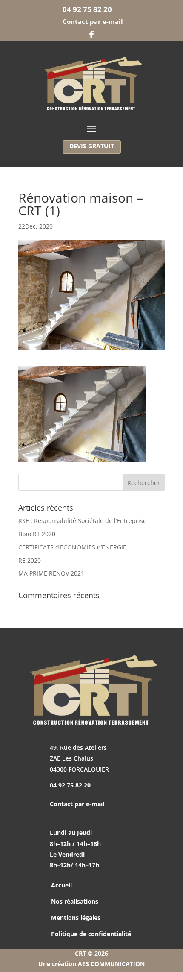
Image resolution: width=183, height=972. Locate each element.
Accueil (61, 885)
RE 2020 (29, 560)
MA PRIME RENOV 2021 (51, 573)
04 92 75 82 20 (88, 9)
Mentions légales (75, 917)
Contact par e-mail (93, 21)
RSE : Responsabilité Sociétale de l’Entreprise (82, 521)
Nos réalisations (74, 901)
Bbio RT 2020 (36, 534)
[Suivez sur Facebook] (91, 34)
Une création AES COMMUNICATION (91, 964)
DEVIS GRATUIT (91, 146)
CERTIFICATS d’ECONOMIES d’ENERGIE (72, 547)
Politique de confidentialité (91, 934)
